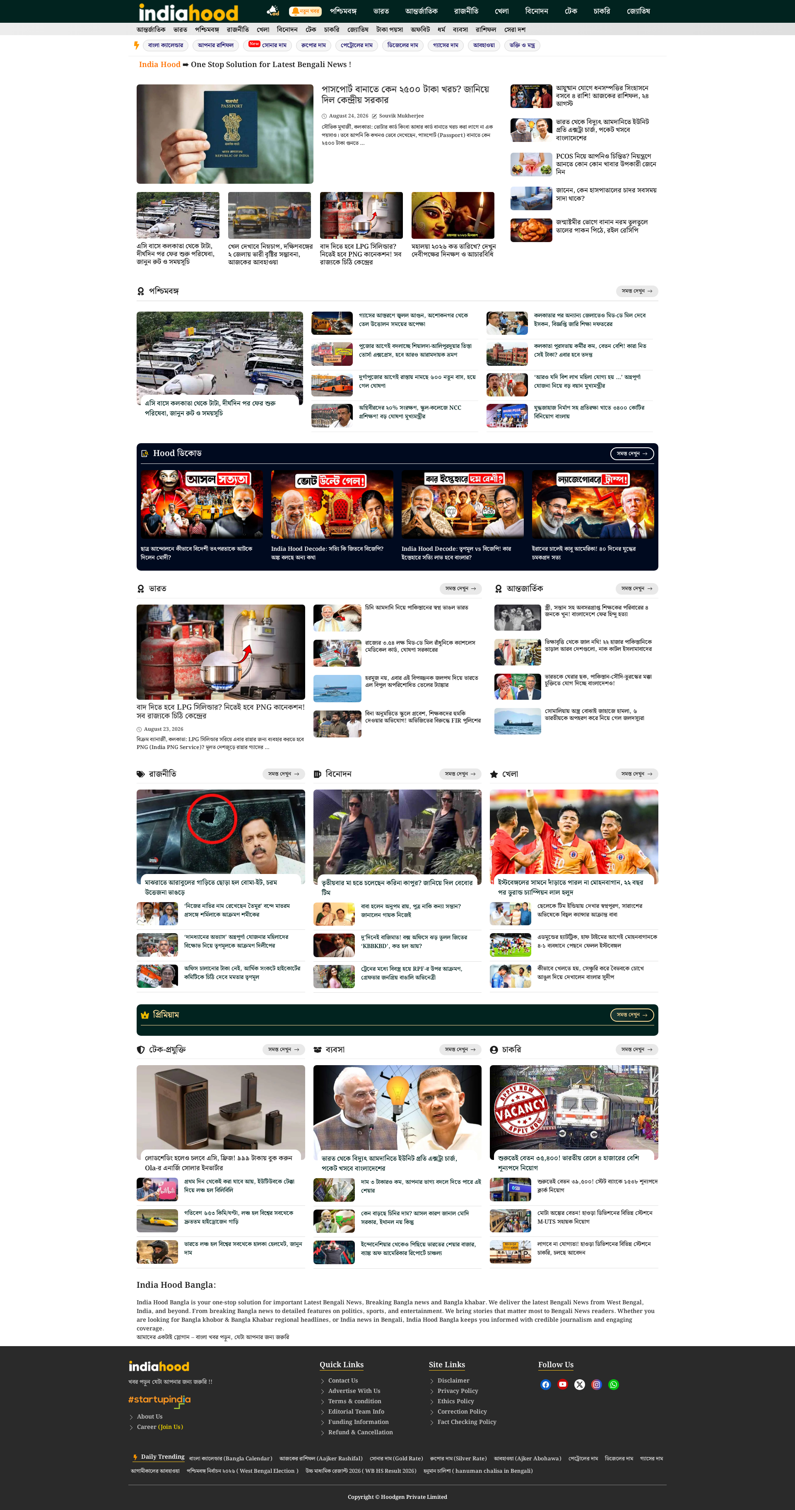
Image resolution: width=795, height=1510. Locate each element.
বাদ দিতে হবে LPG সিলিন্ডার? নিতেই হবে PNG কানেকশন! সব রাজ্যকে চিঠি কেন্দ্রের (361, 255)
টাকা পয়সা (389, 30)
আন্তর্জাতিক (421, 11)
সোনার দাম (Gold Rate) (396, 1459)
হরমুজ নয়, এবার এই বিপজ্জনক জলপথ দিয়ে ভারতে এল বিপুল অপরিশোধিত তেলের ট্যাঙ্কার (421, 682)
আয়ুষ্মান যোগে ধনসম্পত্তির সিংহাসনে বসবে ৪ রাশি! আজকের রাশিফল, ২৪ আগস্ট (602, 96)
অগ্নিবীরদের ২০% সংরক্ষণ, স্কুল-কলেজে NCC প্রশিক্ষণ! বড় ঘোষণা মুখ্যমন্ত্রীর (410, 412)
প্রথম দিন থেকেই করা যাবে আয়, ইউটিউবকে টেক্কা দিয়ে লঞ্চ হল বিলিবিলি (239, 1186)
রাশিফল (486, 30)
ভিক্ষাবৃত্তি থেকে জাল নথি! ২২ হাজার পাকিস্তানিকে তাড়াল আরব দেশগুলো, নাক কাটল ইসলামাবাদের (598, 646)
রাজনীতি (466, 11)
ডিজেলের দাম (403, 45)
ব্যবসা (460, 30)
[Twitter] (579, 1384)
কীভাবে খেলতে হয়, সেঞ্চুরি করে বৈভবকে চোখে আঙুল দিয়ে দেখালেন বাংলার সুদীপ (590, 973)
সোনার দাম (268, 45)
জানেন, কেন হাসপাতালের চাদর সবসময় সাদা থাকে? (606, 194)
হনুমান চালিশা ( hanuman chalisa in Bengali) (478, 1471)
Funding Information (358, 1422)
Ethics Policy (456, 1401)
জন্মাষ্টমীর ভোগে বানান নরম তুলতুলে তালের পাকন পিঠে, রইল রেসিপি (602, 226)
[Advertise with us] (273, 12)
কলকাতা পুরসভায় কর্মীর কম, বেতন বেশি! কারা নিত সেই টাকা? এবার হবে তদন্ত (590, 351)
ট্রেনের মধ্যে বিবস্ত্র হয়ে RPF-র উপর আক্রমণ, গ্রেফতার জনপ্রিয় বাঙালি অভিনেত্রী (412, 973)
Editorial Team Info (356, 1411)
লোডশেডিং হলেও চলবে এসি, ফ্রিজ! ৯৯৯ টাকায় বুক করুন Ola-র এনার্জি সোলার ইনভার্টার (218, 1163)
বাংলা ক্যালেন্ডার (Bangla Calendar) (230, 1459)
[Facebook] (545, 1384)
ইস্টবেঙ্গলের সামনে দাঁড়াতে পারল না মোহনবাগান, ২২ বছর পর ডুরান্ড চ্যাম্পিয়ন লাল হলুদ (570, 888)
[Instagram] (596, 1384)
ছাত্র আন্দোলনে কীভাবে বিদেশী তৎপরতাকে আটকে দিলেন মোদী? (196, 553)
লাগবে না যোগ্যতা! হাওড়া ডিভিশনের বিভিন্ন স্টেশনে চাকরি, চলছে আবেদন (594, 1249)
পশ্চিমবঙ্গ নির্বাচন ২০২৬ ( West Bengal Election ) (243, 1471)
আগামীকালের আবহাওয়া (155, 1471)
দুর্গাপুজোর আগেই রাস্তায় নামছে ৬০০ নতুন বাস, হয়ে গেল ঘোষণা (417, 382)
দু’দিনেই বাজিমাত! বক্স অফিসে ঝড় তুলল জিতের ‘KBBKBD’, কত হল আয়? (414, 942)
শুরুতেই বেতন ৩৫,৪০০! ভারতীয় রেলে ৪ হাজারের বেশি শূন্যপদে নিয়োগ (568, 1163)
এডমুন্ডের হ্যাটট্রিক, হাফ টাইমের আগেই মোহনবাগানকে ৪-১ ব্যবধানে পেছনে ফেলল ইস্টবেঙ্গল (597, 942)
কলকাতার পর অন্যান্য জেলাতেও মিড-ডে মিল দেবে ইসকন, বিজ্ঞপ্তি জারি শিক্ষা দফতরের (590, 320)
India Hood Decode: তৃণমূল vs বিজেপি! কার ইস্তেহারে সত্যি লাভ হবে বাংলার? (456, 553)
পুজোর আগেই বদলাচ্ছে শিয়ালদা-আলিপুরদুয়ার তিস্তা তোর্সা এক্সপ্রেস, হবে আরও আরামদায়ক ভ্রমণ (415, 351)
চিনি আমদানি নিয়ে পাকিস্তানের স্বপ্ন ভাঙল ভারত (416, 607)
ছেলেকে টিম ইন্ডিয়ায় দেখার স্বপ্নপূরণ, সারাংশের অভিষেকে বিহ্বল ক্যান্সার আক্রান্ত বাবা (589, 910)
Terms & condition (354, 1401)
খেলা (502, 11)
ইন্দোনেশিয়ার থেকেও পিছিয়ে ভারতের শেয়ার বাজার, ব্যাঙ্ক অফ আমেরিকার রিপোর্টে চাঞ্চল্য (418, 1249)
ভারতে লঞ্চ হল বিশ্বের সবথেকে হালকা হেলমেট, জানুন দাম (243, 1249)
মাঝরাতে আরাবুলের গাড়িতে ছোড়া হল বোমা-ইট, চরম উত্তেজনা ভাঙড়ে (211, 888)
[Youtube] (562, 1384)
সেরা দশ (514, 30)
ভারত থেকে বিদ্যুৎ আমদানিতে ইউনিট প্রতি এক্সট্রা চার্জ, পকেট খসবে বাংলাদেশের (602, 130)
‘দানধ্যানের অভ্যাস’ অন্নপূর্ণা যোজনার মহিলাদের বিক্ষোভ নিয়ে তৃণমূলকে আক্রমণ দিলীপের (236, 942)
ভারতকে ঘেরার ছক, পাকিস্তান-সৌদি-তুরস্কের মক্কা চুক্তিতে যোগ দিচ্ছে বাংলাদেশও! (598, 680)
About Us (150, 1416)
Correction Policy (462, 1411)
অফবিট (420, 30)
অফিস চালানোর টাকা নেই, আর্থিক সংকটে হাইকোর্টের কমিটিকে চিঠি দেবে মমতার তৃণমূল (242, 973)
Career (160, 1427)
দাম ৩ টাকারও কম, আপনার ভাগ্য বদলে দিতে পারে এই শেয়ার (421, 1187)
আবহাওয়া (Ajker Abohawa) (527, 1459)
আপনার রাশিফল (216, 45)
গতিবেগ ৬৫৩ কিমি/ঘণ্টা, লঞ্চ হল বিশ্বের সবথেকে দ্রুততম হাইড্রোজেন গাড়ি (238, 1218)
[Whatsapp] (613, 1384)
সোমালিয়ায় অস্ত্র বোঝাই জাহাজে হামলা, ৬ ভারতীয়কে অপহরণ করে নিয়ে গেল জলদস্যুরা (594, 715)
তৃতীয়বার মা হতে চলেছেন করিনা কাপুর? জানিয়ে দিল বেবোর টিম (397, 888)
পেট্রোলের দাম (357, 45)
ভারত (381, 11)
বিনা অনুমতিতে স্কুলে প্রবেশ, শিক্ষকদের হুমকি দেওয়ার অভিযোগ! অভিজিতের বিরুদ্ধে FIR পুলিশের (423, 717)
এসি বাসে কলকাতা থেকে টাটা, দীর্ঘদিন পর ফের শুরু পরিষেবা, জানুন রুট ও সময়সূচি (175, 254)
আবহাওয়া (484, 45)
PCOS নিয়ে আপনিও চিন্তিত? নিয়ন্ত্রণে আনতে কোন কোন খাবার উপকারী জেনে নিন (606, 164)
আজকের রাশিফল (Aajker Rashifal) (321, 1459)
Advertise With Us (354, 1391)
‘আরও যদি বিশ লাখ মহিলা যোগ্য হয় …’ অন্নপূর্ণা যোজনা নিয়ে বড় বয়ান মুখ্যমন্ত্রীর (587, 382)
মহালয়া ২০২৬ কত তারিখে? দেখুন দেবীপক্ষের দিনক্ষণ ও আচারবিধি (454, 251)
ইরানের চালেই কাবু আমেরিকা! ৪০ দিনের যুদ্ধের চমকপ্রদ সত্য (584, 553)
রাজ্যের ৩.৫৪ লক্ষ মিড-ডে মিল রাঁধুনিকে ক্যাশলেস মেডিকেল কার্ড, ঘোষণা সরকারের (420, 647)
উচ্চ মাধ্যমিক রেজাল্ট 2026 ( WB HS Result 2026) (361, 1471)
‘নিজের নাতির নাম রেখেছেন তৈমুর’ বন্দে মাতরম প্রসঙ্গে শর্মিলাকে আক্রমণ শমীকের (237, 910)
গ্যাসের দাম (445, 45)
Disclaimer (454, 1380)
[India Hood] (189, 11)
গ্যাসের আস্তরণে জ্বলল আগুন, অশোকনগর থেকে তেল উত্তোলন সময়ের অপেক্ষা (413, 320)
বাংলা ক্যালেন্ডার (165, 45)
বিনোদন (536, 11)
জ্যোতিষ (638, 11)
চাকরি (602, 11)
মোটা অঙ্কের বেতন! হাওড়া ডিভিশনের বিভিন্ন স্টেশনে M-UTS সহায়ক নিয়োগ (595, 1218)
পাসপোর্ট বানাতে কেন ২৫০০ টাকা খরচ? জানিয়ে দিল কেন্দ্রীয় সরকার (405, 95)
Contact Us (343, 1380)
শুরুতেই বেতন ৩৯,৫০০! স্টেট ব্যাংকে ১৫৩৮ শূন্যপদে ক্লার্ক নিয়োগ (597, 1186)
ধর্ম (441, 30)
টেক (571, 11)
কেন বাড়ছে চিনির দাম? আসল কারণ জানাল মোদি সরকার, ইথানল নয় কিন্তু (415, 1218)
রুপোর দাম (313, 45)
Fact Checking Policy (467, 1422)
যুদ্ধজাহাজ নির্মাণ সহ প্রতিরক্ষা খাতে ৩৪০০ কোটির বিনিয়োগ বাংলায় (589, 412)
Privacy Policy (458, 1391)
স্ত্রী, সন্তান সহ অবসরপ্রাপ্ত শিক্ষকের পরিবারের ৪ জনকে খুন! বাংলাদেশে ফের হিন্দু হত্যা (596, 611)
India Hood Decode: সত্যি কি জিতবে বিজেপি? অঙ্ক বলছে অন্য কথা (327, 553)
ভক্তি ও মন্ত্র (522, 45)
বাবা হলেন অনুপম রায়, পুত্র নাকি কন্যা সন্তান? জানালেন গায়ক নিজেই (411, 911)
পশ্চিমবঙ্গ (343, 11)
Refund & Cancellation (360, 1432)
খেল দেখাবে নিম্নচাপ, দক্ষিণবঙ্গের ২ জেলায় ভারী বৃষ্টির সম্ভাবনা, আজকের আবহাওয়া (270, 255)
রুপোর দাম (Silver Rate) (458, 1459)
